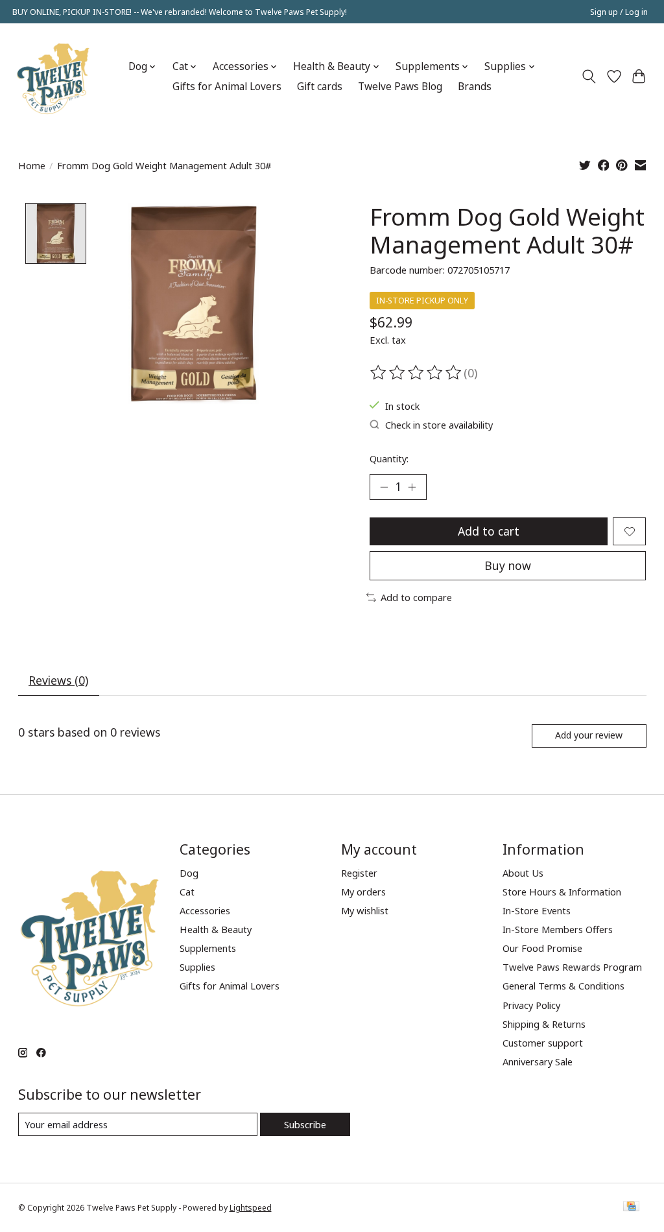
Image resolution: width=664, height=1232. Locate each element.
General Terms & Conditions (563, 985)
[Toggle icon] (588, 76)
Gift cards (319, 86)
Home (31, 165)
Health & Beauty (216, 929)
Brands (475, 86)
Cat (187, 891)
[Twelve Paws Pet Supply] (53, 76)
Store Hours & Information (562, 891)
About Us (523, 872)
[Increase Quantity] (412, 487)
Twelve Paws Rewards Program (572, 966)
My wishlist (364, 910)
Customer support (543, 1042)
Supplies (197, 966)
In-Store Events (537, 910)
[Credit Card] (631, 1207)
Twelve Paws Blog (400, 86)
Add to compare (416, 597)
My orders (363, 891)
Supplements (208, 948)
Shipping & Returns (544, 1023)
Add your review (588, 735)
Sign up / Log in (619, 12)
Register (359, 872)
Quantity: (389, 458)
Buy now (507, 565)
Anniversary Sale (538, 1061)
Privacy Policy (531, 1005)
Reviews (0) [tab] (58, 680)
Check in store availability (439, 424)
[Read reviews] (417, 372)
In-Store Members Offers (558, 929)
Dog (189, 872)
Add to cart (488, 531)
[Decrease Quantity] (384, 487)
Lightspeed (251, 1207)
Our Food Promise (542, 948)
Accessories (205, 910)
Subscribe (305, 1124)
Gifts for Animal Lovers (226, 86)
